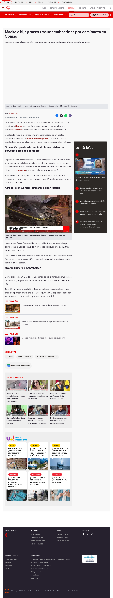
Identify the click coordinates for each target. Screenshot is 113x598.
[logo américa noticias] (8, 7)
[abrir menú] (3, 8)
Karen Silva (13, 114)
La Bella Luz (51, 2)
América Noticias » (11, 118)
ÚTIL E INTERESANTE (97, 8)
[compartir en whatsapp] (66, 115)
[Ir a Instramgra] (92, 534)
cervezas (21, 170)
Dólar (40, 2)
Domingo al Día (63, 541)
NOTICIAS (71, 8)
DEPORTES (83, 8)
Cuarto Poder (62, 538)
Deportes (8, 566)
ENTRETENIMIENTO (57, 8)
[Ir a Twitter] (88, 534)
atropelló (17, 130)
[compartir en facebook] (57, 115)
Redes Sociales (37, 544)
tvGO (44, 8)
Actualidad (36, 535)
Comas (18, 126)
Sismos (31, 2)
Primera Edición (24, 356)
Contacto (34, 578)
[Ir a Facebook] (84, 534)
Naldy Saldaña (66, 2)
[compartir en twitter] (61, 115)
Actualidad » (23, 118)
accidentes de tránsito (47, 356)
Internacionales (38, 541)
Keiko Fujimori (19, 2)
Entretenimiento (11, 559)
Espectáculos (37, 538)
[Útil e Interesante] (38, 438)
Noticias (8, 562)
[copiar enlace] (70, 115)
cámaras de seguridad (38, 139)
